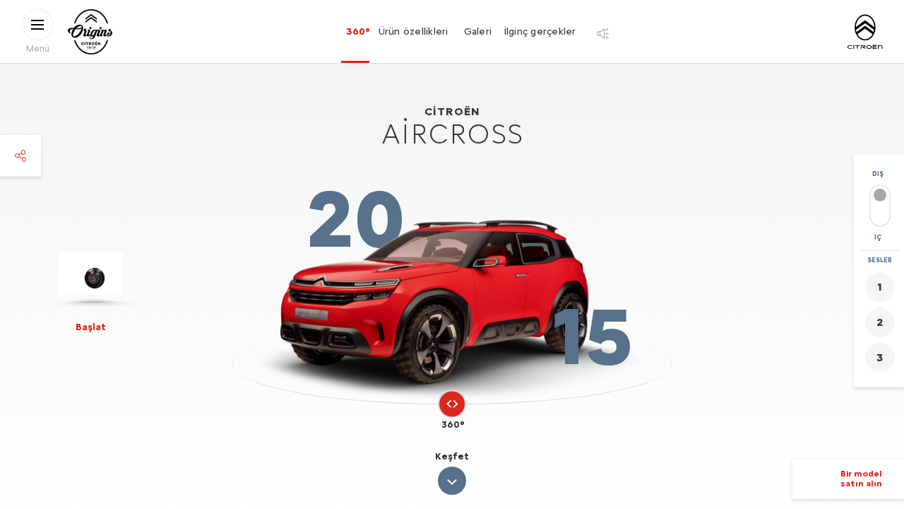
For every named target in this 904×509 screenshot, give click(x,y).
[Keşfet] (452, 481)
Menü (37, 47)
